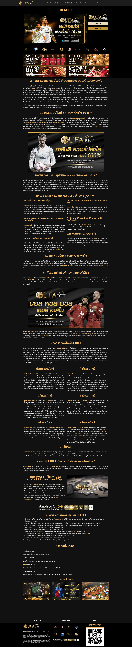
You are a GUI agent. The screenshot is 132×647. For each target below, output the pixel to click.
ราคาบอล (103, 3)
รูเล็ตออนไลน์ (95, 620)
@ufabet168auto (28, 499)
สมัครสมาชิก (87, 3)
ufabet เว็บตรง (66, 620)
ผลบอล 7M (96, 3)
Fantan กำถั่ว (37, 620)
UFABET (39, 533)
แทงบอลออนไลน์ (38, 484)
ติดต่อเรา (110, 3)
